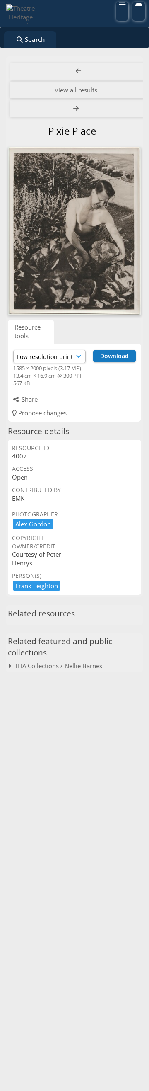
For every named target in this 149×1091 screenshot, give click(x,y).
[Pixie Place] (74, 231)
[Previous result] (78, 71)
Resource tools (27, 331)
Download (114, 356)
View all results (76, 90)
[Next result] (77, 108)
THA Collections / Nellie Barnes (56, 666)
